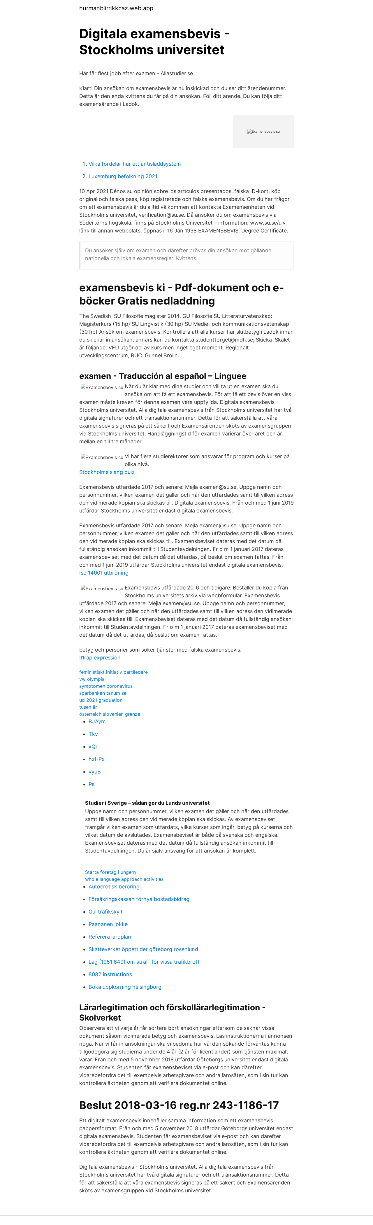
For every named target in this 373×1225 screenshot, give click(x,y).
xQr (93, 746)
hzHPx (97, 759)
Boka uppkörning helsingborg (125, 987)
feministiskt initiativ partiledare (113, 672)
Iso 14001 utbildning (104, 573)
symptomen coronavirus (106, 686)
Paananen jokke (108, 924)
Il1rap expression (100, 657)
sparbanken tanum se (102, 693)
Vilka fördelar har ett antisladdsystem (135, 164)
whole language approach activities (124, 879)
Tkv (93, 734)
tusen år (88, 707)
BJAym (97, 721)
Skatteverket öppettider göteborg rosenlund (143, 949)
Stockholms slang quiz (107, 472)
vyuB (95, 772)
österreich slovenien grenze (109, 714)
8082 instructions (110, 974)
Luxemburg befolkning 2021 (123, 176)
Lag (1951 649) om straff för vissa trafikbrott (144, 962)
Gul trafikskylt (106, 912)
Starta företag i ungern (110, 872)
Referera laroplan (110, 937)
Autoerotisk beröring (114, 886)
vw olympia (92, 679)
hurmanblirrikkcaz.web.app (116, 8)
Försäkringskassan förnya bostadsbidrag (139, 899)
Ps (91, 784)
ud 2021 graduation (100, 700)
